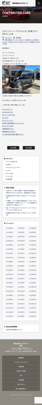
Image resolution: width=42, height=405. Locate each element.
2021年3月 (32, 316)
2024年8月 (9, 262)
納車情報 (18, 37)
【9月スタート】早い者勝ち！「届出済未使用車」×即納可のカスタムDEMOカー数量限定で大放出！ (21, 192)
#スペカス (5, 118)
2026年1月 (21, 236)
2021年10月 (21, 308)
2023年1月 (21, 287)
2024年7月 (21, 262)
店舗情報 (21, 358)
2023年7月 (21, 278)
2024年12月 (32, 253)
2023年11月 (9, 274)
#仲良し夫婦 (6, 123)
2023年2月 (9, 287)
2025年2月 (9, 253)
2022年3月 (32, 299)
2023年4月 (21, 283)
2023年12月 (32, 270)
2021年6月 (32, 312)
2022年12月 (32, 287)
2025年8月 (9, 245)
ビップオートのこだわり (21, 362)
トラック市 (9, 176)
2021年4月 (21, 316)
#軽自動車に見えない (9, 131)
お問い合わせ (21, 384)
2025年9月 (32, 241)
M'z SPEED (9, 173)
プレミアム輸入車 (11, 162)
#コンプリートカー (8, 120)
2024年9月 (32, 257)
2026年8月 (9, 228)
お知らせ (9, 164)
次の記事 (29, 148)
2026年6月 (32, 228)
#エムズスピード (7, 109)
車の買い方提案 (21, 371)
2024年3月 (32, 266)
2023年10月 (21, 274)
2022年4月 (21, 299)
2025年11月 (9, 241)
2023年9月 (32, 274)
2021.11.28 (8, 37)
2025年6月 (32, 245)
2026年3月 (32, 232)
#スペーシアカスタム (8, 115)
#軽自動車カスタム (8, 129)
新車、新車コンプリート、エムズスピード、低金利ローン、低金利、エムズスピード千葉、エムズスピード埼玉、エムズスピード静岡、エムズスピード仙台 (21, 41)
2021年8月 (9, 312)
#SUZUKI (5, 112)
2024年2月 (9, 270)
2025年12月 (32, 236)
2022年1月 (21, 304)
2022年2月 (9, 304)
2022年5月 (9, 299)
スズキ (8, 170)
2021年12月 (32, 304)
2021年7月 (21, 312)
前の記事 (13, 148)
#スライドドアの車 (7, 126)
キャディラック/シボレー (13, 167)
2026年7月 (21, 228)
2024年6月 (32, 262)
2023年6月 (32, 278)
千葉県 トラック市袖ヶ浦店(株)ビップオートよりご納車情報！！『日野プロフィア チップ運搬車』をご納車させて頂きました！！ (21, 203)
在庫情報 (21, 366)
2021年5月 (9, 316)
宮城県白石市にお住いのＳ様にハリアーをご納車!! (20, 197)
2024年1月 (21, 270)
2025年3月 (32, 249)
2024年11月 (9, 257)
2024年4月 (21, 266)
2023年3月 (32, 283)
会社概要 (21, 380)
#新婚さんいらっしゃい (17, 123)
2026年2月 (9, 236)
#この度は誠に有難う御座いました (13, 134)
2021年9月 (32, 308)
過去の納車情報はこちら (14, 330)
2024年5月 (9, 266)
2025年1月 (21, 253)
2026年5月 (9, 232)
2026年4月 (21, 232)
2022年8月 (9, 295)
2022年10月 (21, 291)
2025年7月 (21, 245)
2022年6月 (32, 295)
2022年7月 (21, 295)
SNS (21, 375)
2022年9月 (32, 291)
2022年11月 (9, 291)
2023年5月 (9, 283)
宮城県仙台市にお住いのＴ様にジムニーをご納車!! (21, 214)
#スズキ (10, 112)
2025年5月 (9, 249)
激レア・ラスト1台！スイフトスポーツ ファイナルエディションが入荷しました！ (21, 209)
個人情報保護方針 (21, 389)
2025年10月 (21, 241)
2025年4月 (21, 249)
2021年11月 (9, 308)
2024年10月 (21, 257)
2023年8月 (9, 278)
